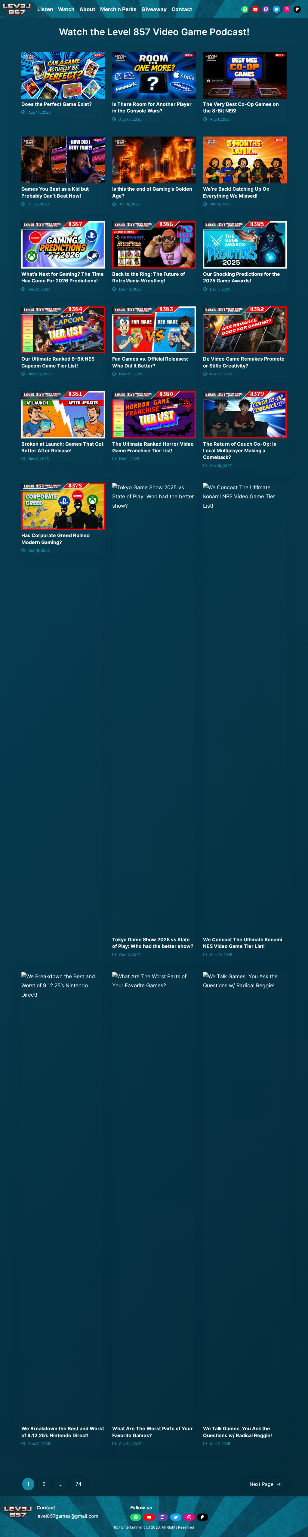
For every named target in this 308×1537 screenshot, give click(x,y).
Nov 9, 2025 (38, 458)
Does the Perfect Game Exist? (56, 104)
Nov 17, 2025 (221, 374)
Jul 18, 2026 (129, 204)
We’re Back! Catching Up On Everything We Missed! (236, 192)
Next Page (265, 1484)
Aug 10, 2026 (130, 119)
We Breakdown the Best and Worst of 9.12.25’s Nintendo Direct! (62, 1431)
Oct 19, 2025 (39, 550)
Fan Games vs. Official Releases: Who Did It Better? (150, 362)
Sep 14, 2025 (130, 1443)
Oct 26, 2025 (221, 465)
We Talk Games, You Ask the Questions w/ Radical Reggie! (237, 1431)
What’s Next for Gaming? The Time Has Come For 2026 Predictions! (62, 277)
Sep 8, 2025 (220, 1443)
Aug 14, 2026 (39, 112)
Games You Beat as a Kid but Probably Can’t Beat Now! (55, 192)
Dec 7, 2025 (220, 289)
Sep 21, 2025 (39, 1443)
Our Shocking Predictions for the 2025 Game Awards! (241, 277)
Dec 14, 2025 (130, 289)
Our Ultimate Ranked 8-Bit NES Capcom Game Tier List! (57, 362)
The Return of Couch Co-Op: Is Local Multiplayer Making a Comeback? (239, 450)
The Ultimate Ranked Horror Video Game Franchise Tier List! (153, 447)
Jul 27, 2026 (38, 204)
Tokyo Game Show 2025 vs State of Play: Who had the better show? (152, 942)
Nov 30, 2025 (39, 374)
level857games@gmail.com (67, 1516)
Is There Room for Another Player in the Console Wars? (152, 107)
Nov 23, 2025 (130, 374)
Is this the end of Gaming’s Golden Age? (152, 192)
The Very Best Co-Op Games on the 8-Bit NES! (241, 107)
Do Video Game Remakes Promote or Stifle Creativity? (244, 362)
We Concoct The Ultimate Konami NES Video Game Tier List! (242, 942)
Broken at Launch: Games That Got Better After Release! (62, 447)
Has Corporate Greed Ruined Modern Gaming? (55, 538)
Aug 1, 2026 (219, 119)
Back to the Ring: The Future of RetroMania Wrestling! (148, 277)
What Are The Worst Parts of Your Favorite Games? (152, 1431)
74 (78, 1484)
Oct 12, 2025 (129, 954)
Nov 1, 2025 (129, 458)
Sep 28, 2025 (221, 954)
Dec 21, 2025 (39, 289)
